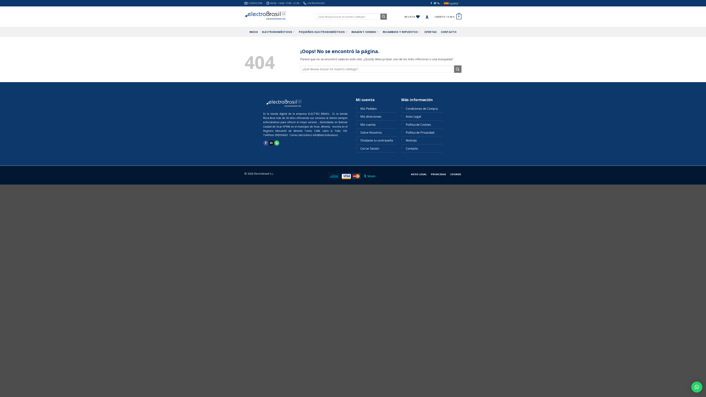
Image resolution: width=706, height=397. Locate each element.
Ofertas (430, 32)
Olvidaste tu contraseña (376, 140)
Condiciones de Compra (422, 109)
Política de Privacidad (420, 132)
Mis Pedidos (368, 109)
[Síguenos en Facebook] (431, 3)
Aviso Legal (413, 117)
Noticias (411, 140)
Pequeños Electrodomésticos (322, 32)
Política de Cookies (418, 125)
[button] (427, 17)
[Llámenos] (438, 3)
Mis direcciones (370, 117)
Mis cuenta (367, 125)
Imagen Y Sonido (363, 32)
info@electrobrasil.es (325, 135)
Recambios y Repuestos (400, 32)
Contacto (449, 32)
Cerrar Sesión (369, 148)
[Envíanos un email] (435, 3)
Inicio (253, 32)
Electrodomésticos (277, 32)
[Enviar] (383, 17)
